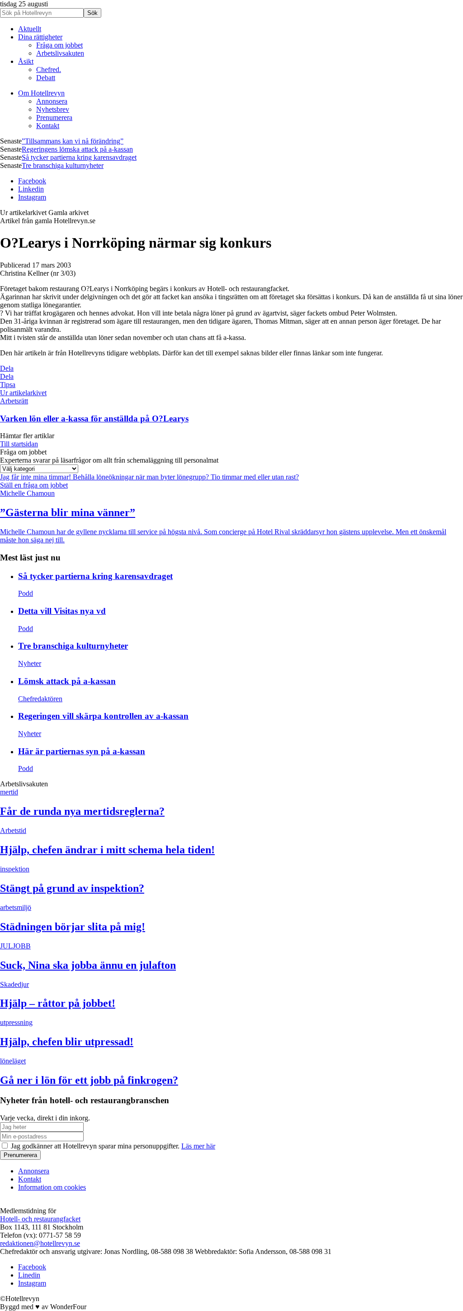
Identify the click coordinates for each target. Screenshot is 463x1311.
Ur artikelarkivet (23, 393)
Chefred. (48, 69)
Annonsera (51, 101)
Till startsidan (19, 444)
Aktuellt (29, 29)
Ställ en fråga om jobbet (34, 485)
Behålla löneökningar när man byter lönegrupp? (142, 477)
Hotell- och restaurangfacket (40, 1219)
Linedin (29, 1275)
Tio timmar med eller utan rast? (255, 477)
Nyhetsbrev (52, 109)
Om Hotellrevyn (41, 93)
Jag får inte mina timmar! (36, 477)
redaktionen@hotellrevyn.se (40, 1243)
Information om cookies (52, 1187)
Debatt (45, 77)
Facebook (32, 181)
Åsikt (25, 61)
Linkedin (31, 189)
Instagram (32, 197)
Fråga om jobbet (59, 45)
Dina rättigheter (40, 37)
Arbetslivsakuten (60, 53)
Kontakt (47, 125)
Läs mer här (198, 1146)
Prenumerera (54, 117)
